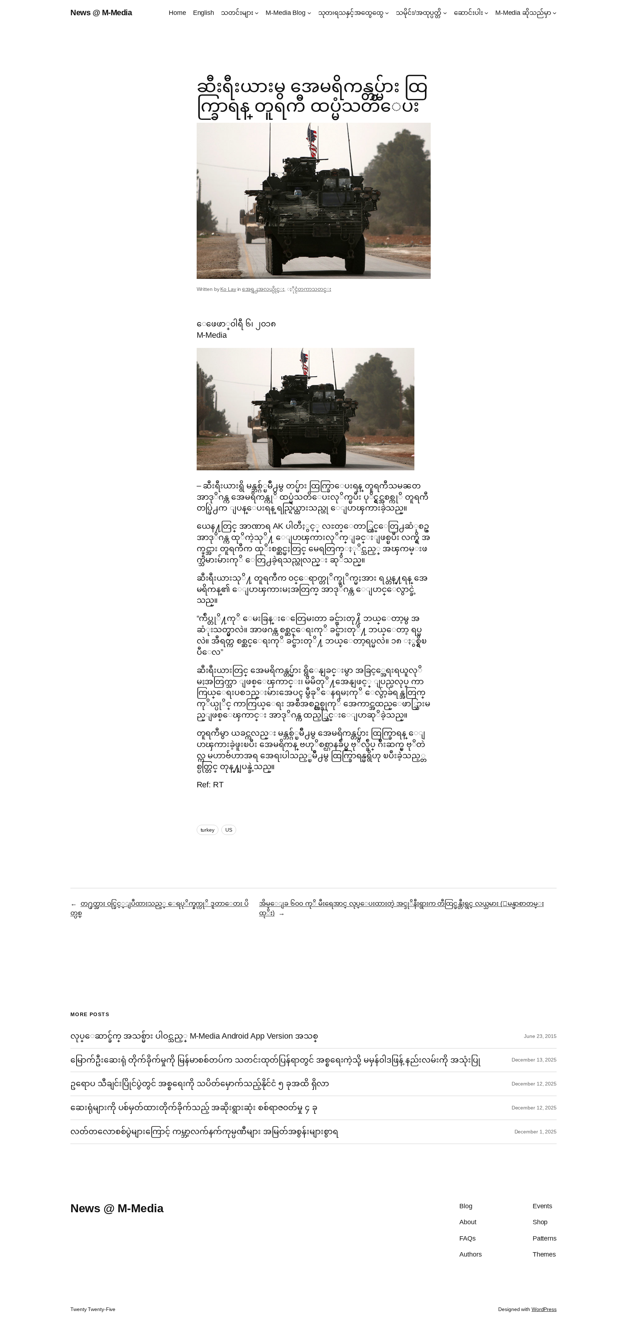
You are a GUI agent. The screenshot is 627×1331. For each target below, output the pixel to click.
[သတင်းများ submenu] (257, 13)
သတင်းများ (237, 12)
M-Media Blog (286, 12)
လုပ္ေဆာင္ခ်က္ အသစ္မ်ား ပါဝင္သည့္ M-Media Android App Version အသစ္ (194, 1036)
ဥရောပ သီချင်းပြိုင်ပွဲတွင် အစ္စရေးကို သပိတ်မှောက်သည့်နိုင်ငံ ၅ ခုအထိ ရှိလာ (199, 1083)
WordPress (544, 1309)
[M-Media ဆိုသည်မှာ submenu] (555, 13)
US (228, 830)
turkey (207, 830)
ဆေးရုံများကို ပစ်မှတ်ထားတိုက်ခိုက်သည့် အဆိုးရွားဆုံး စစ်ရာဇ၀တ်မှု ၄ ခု (195, 1107)
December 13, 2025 (534, 1060)
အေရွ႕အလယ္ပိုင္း (263, 289)
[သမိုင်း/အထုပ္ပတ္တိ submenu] (445, 13)
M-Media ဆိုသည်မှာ (523, 12)
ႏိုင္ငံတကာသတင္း (313, 289)
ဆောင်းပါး (468, 12)
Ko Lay (228, 289)
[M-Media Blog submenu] (309, 13)
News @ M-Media (101, 12)
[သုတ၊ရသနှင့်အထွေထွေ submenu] (387, 13)
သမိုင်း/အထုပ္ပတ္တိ (418, 12)
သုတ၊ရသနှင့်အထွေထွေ (351, 12)
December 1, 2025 (536, 1132)
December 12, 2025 (534, 1084)
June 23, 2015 (540, 1036)
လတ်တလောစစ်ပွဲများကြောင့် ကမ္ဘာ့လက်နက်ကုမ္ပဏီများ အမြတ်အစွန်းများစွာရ (204, 1131)
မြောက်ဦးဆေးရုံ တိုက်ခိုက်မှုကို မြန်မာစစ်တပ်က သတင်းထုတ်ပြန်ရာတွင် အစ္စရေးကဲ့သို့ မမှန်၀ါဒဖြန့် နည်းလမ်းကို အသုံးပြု (275, 1060)
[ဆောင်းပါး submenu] (486, 13)
